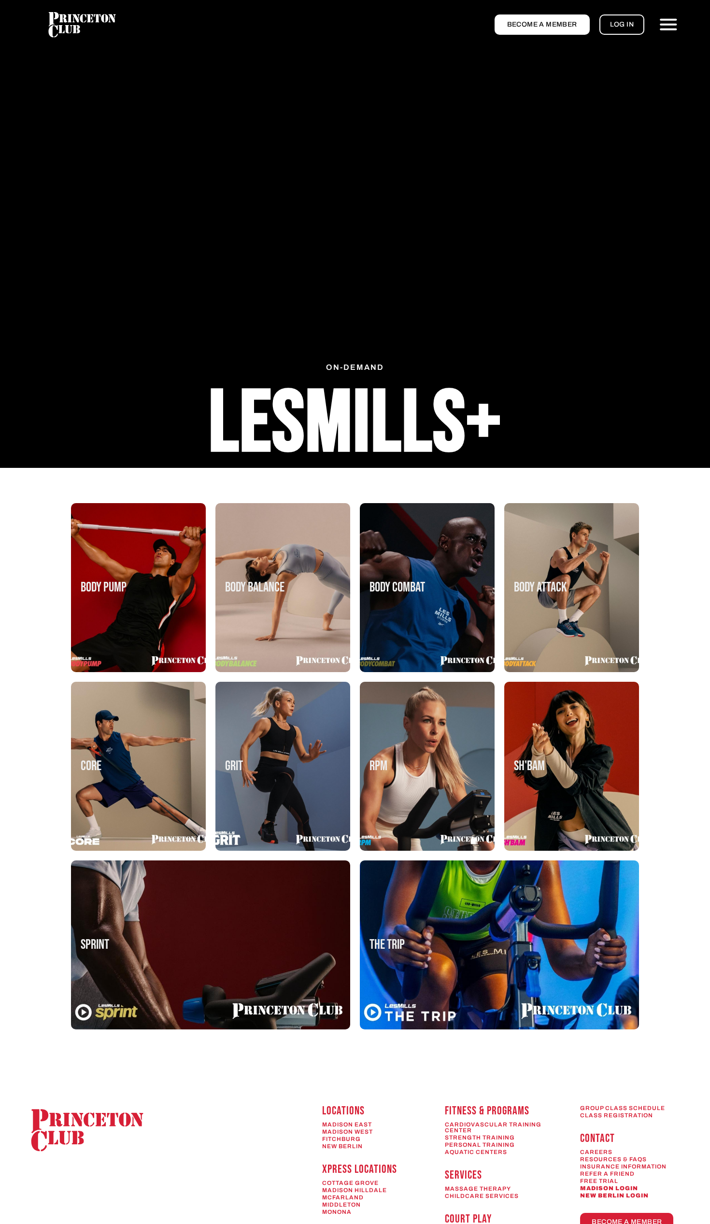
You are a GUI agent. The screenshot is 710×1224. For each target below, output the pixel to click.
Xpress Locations (359, 1169)
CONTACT (597, 1138)
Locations (343, 1111)
